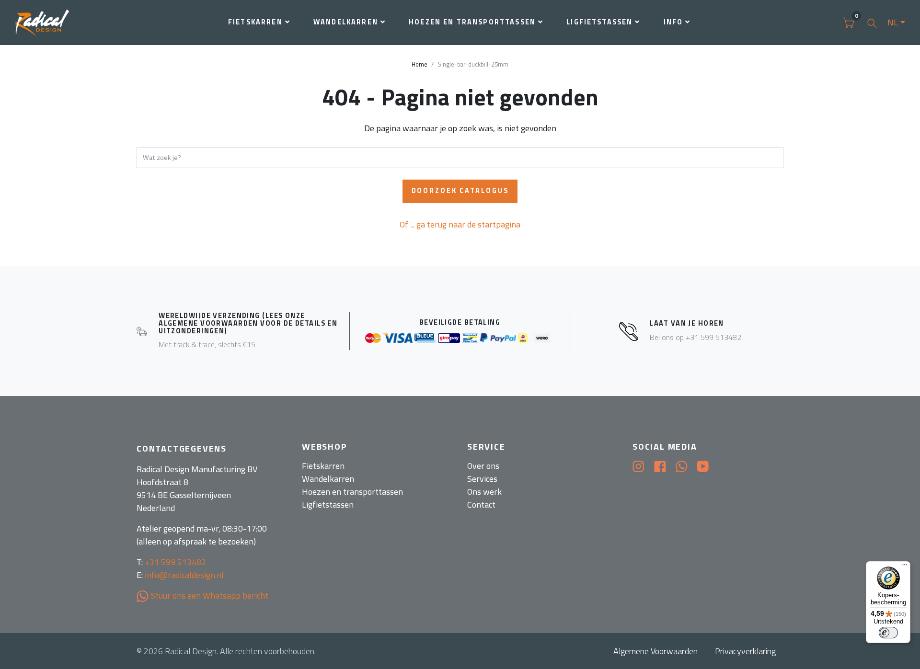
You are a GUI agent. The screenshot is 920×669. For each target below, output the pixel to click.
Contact (481, 504)
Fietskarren (255, 22)
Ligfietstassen (599, 22)
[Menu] (904, 567)
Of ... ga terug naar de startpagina (460, 224)
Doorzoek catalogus (460, 190)
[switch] (888, 632)
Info (673, 22)
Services (482, 478)
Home (419, 64)
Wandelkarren (345, 22)
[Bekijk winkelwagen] (848, 22)
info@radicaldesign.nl (184, 574)
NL (892, 22)
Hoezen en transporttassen (472, 22)
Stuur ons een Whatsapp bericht (208, 595)
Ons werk (484, 491)
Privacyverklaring (745, 651)
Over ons (483, 465)
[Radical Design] (43, 23)
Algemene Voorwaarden (655, 651)
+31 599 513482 (175, 562)
